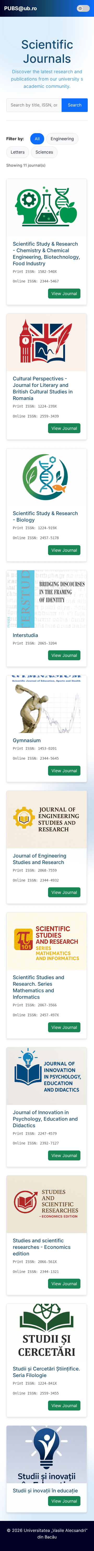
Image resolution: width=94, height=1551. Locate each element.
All (37, 138)
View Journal (64, 293)
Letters (18, 152)
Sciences (44, 152)
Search (74, 105)
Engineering (62, 138)
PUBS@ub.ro (20, 8)
